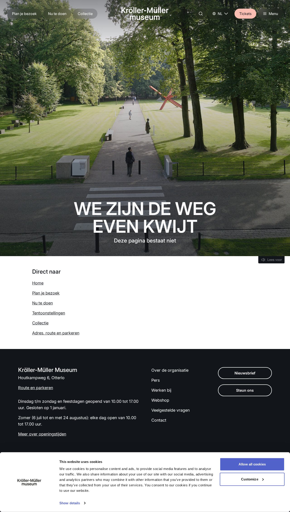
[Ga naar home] (145, 13)
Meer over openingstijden (42, 434)
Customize (249, 479)
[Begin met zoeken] (201, 14)
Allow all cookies (252, 464)
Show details (69, 503)
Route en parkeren (35, 387)
